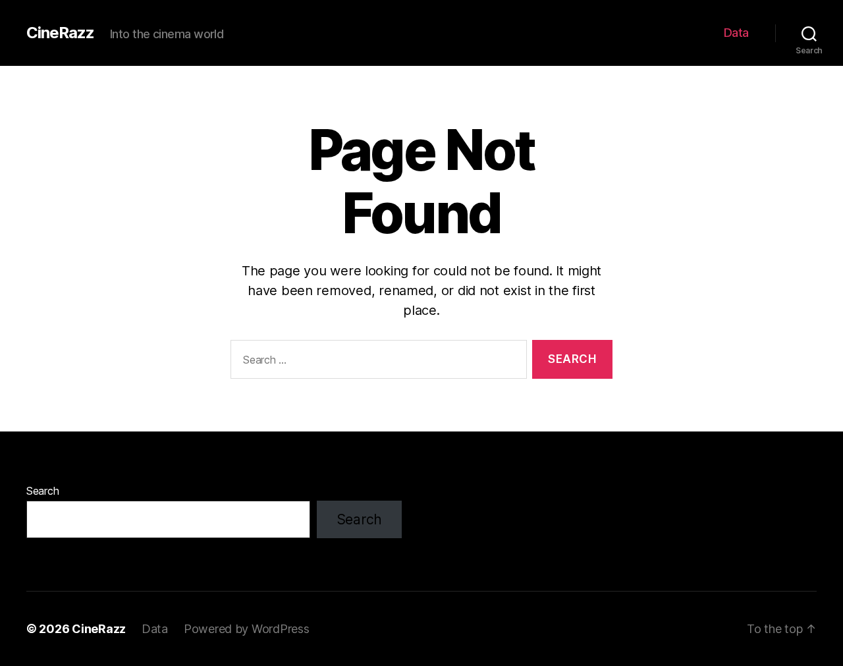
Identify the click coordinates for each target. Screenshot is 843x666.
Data (736, 33)
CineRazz (60, 33)
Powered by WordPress (247, 629)
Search (42, 490)
